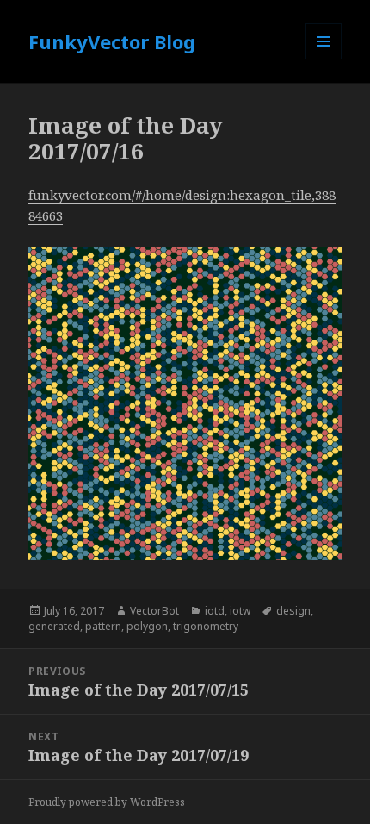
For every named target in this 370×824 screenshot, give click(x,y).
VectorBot (154, 610)
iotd (215, 610)
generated (54, 626)
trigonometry (205, 626)
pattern (103, 626)
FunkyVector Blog (111, 41)
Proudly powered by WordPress (106, 802)
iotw (240, 610)
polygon (147, 626)
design (293, 610)
